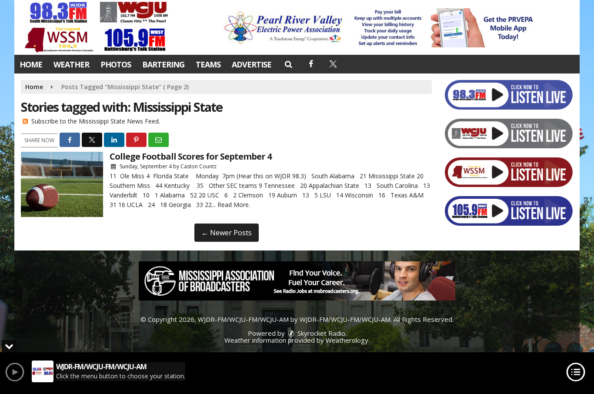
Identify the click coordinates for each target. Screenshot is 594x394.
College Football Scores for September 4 (190, 156)
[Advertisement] (381, 27)
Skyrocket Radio (320, 333)
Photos (115, 64)
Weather (71, 64)
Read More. (233, 204)
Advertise (251, 64)
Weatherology (347, 340)
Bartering (163, 64)
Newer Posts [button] (226, 232)
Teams (208, 64)
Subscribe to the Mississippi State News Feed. (95, 121)
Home (31, 64)
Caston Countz (198, 166)
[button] (288, 64)
